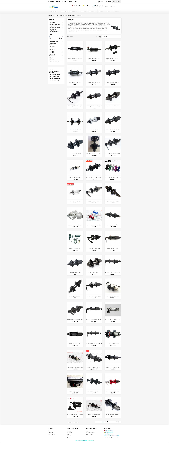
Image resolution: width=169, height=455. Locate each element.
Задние (51, 68)
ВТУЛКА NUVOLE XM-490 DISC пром (75, 367)
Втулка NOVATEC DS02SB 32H (112, 296)
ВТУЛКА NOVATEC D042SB (113, 343)
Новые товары (51, 432)
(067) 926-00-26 (99, 5)
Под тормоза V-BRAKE (55, 74)
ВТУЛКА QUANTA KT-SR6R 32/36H (75, 224)
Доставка (57, 1)
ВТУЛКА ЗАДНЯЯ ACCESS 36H (93, 224)
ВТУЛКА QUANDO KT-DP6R (75, 201)
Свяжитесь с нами (89, 434)
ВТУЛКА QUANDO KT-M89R (113, 201)
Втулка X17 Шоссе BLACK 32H (75, 177)
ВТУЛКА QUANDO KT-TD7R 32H (75, 106)
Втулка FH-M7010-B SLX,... (75, 343)
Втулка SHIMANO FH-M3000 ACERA (94, 343)
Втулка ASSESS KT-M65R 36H (75, 82)
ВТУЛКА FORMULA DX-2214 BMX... (93, 177)
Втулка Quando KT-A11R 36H (112, 58)
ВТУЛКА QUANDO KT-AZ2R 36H (113, 129)
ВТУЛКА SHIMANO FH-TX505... (94, 367)
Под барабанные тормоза (54, 71)
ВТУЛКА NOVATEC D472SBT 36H (113, 414)
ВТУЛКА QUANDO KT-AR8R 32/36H (94, 106)
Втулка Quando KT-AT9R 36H (112, 106)
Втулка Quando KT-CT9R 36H (94, 129)
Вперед (118, 422)
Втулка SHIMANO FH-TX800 (94, 248)
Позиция (111, 37)
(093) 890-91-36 (88, 5)
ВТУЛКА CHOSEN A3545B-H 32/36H (94, 153)
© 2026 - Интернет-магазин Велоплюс (84, 440)
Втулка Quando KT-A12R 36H (94, 82)
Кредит (68, 434)
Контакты (69, 1)
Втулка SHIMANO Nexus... (75, 248)
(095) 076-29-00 (77, 5)
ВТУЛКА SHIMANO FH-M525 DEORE (75, 319)
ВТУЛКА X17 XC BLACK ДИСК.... (94, 201)
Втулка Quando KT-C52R (112, 248)
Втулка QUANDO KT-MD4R (75, 153)
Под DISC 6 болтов (54, 76)
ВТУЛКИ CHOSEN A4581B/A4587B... (113, 177)
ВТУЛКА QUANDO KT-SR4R (75, 296)
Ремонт (64, 1)
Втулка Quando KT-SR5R (94, 272)
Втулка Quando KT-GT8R (75, 272)
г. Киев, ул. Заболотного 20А (111, 435)
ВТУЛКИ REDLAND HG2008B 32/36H (75, 414)
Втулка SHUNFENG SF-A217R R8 (94, 391)
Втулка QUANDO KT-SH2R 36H (75, 58)
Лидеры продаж (51, 434)
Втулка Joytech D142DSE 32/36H (94, 296)
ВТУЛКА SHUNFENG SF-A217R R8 (112, 391)
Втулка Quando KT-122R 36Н (94, 58)
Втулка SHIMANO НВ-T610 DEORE (93, 319)
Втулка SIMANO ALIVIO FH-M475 (112, 153)
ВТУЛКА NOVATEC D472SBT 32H (113, 367)
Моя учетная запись (90, 432)
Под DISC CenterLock (54, 78)
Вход (86, 430)
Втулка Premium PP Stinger (113, 224)
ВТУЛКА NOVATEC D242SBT (94, 414)
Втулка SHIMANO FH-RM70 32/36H (112, 272)
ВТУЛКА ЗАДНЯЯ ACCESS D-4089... (112, 319)
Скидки (75, 1)
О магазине (51, 1)
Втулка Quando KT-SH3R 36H (112, 82)
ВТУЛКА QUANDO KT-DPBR (75, 129)
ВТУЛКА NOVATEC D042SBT (75, 391)
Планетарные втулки (55, 80)
